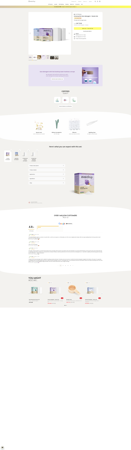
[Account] (97, 1)
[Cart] (100, 1)
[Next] (30, 33)
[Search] (95, 1)
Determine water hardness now (57, 78)
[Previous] (69, 33)
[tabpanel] (65, 183)
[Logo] (31, 1)
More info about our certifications (65, 106)
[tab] (8, 156)
